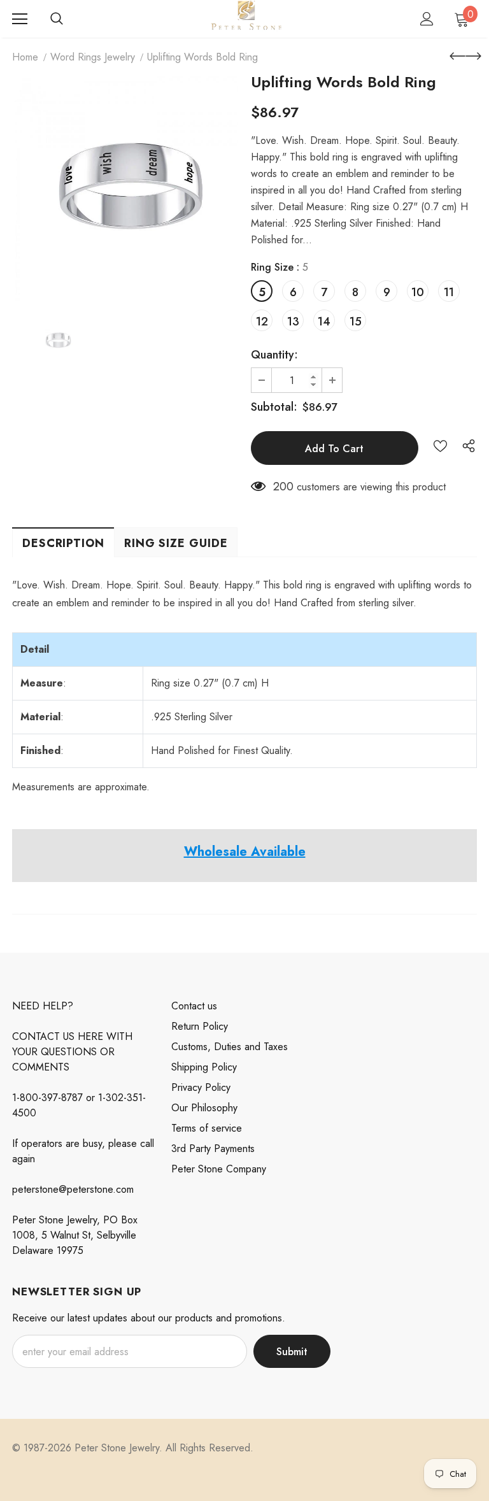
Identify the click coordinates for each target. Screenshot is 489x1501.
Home (25, 57)
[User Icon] (427, 18)
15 (356, 321)
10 (417, 292)
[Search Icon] (56, 19)
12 (262, 321)
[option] (125, 189)
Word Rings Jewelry (92, 57)
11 (449, 292)
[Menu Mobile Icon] (19, 19)
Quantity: (274, 354)
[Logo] (246, 18)
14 (324, 321)
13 (293, 321)
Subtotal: (274, 407)
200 (283, 486)
